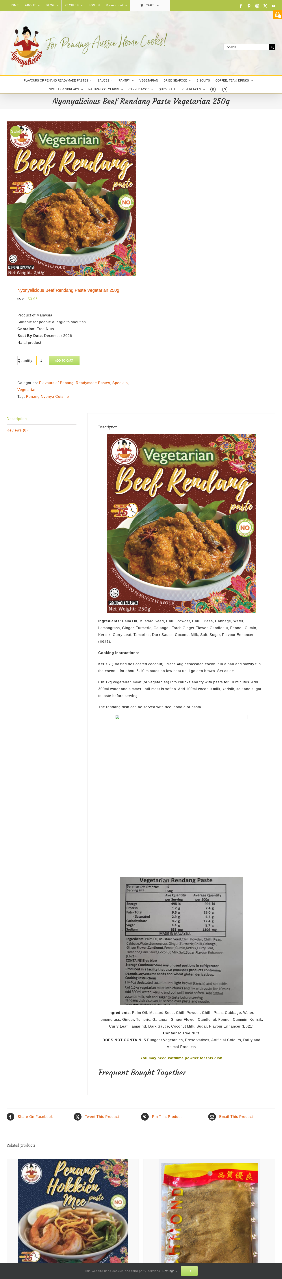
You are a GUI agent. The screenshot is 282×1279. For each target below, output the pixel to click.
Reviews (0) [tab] (17, 430)
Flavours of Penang (56, 383)
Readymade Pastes (93, 383)
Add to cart (64, 361)
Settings (169, 1271)
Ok (189, 1271)
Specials (120, 383)
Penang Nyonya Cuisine (47, 396)
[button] (224, 88)
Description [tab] (17, 419)
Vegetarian (27, 390)
